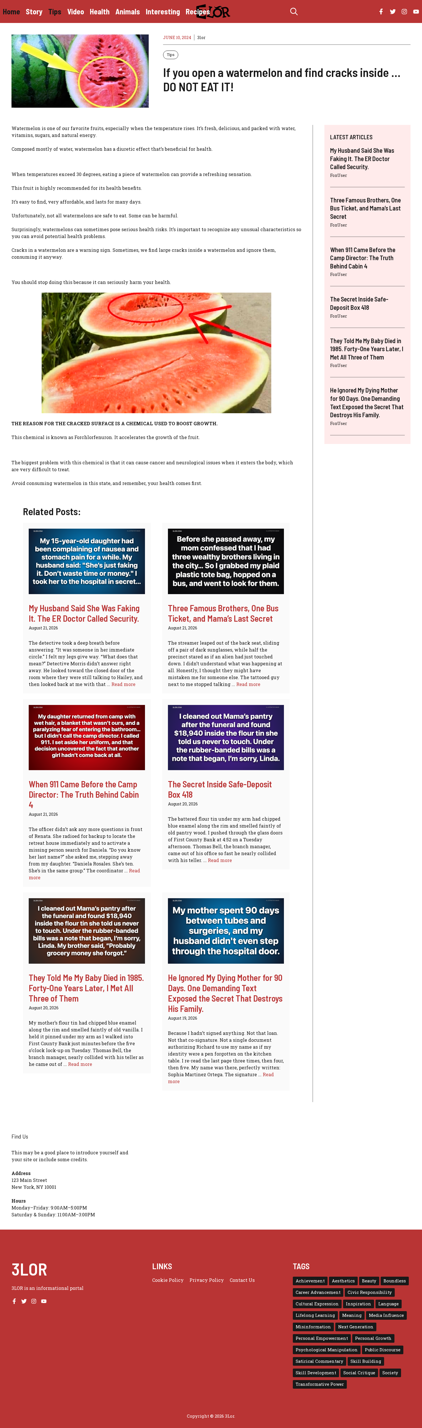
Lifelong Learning (315, 1315)
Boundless (395, 1281)
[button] (294, 11)
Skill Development (316, 1372)
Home (11, 11)
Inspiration (358, 1304)
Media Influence (386, 1315)
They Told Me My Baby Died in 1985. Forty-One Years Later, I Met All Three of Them (86, 987)
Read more (123, 684)
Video (75, 11)
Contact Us (242, 1280)
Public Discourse (382, 1349)
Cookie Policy (168, 1280)
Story (34, 11)
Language (388, 1304)
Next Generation (355, 1327)
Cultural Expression (317, 1304)
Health (100, 11)
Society (390, 1372)
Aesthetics (343, 1281)
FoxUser (338, 175)
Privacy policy (206, 1280)
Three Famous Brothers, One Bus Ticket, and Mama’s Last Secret (223, 613)
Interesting (163, 11)
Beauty (369, 1281)
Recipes (198, 11)
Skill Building (366, 1361)
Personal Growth (373, 1338)
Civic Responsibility (370, 1292)
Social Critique (359, 1372)
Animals (127, 11)
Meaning (352, 1315)
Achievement (310, 1281)
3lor (201, 37)
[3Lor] (214, 11)
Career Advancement (318, 1292)
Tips (54, 11)
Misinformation (313, 1327)
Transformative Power (320, 1384)
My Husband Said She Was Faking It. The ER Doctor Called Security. (84, 613)
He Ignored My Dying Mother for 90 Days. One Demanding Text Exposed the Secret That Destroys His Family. (225, 993)
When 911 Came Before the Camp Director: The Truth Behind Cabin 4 (84, 794)
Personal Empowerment (322, 1338)
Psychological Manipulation (327, 1349)
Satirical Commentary (319, 1361)
